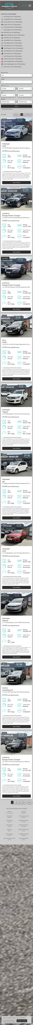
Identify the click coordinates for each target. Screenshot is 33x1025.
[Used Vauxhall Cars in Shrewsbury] (2, 61)
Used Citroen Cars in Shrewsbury (13, 22)
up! (3, 481)
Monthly (7, 85)
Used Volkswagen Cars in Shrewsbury (14, 64)
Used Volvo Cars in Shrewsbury (13, 66)
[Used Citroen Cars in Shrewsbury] (2, 22)
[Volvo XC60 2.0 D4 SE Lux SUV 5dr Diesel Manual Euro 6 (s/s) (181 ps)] (16, 325)
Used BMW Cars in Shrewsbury (12, 19)
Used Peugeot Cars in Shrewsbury (13, 48)
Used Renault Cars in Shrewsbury (13, 51)
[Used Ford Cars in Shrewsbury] (2, 24)
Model (2, 79)
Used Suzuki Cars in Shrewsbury (13, 59)
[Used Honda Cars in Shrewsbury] (2, 27)
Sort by (16, 114)
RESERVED (5, 258)
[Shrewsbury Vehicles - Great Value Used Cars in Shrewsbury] (9, 5)
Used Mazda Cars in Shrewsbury (13, 43)
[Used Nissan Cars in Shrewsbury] (2, 45)
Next (29, 802)
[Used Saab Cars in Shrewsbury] (2, 53)
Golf (4, 146)
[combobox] (16, 75)
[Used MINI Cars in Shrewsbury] (2, 40)
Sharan (5, 620)
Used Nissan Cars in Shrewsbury (13, 45)
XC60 (4, 342)
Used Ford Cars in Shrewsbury (12, 24)
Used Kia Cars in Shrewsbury (12, 32)
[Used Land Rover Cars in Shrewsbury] (2, 35)
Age (2, 92)
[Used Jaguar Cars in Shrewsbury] (2, 30)
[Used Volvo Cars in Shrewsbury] (2, 66)
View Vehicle (16, 182)
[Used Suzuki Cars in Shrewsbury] (2, 59)
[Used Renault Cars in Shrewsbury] (2, 51)
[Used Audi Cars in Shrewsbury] (2, 16)
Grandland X (7, 690)
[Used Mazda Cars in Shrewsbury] (2, 43)
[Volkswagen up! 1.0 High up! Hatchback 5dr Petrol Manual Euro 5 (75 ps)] (16, 464)
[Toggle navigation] (30, 5)
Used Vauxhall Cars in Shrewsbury (13, 61)
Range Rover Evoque (11, 215)
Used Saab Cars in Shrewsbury (12, 53)
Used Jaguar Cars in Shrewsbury (13, 30)
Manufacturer (4, 72)
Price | (5, 85)
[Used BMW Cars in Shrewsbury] (2, 19)
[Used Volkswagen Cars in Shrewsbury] (2, 64)
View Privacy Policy (9, 1021)
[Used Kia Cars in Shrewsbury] (2, 32)
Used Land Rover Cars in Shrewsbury (14, 35)
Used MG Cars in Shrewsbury (12, 37)
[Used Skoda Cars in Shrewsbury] (2, 56)
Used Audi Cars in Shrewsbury (12, 16)
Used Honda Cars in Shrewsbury (13, 27)
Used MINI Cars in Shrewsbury (12, 40)
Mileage (3, 99)
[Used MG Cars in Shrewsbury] (2, 37)
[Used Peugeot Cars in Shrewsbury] (2, 48)
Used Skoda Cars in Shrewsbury (13, 56)
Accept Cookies (21, 1021)
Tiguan (5, 412)
